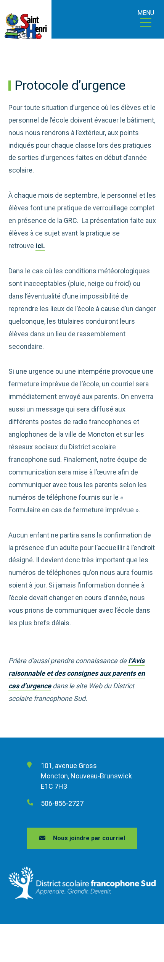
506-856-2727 (62, 803)
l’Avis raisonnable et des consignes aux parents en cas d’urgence (76, 673)
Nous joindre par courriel (89, 838)
